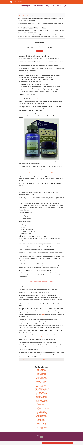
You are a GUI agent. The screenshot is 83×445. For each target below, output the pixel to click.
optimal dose (40, 225)
